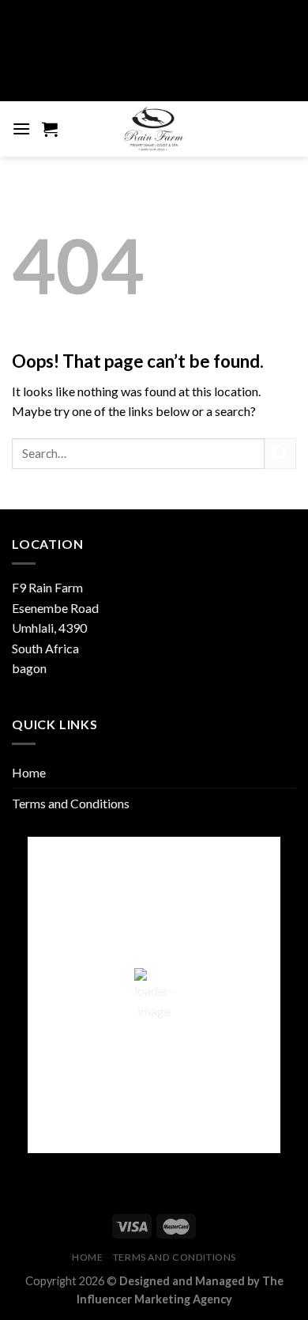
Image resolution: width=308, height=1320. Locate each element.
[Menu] (21, 128)
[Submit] (280, 453)
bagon (29, 667)
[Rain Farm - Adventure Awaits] (154, 129)
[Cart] (50, 129)
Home (29, 772)
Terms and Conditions (71, 803)
